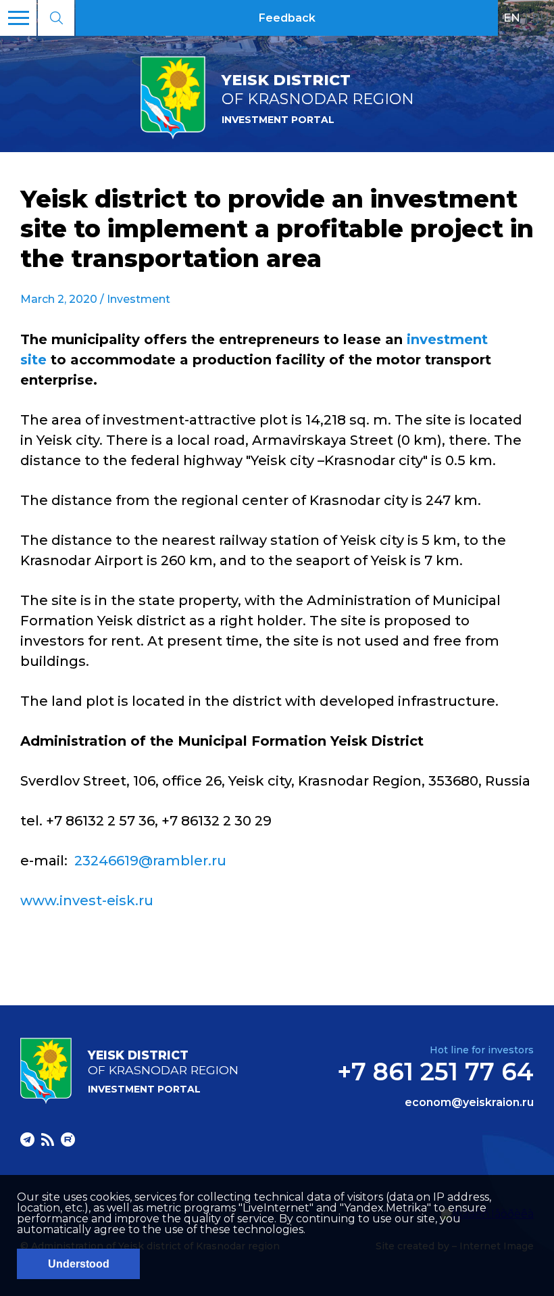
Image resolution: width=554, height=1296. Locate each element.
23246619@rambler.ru (150, 861)
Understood (78, 1264)
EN (511, 17)
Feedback (287, 17)
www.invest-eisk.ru (86, 900)
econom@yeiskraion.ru (469, 1102)
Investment (138, 299)
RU (540, 17)
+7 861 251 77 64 (435, 1071)
